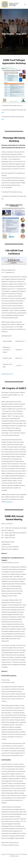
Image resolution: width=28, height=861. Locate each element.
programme (9, 501)
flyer (18, 499)
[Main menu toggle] (25, 4)
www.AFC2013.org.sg (7, 373)
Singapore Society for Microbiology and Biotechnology (14, 4)
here (21, 105)
